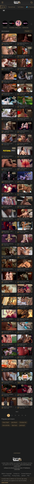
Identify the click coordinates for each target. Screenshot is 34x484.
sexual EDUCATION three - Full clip (23, 131)
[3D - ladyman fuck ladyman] (24, 315)
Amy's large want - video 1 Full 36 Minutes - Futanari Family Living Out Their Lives (23, 93)
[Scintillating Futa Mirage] (9, 102)
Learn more (5, 482)
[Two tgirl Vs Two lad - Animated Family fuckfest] (9, 403)
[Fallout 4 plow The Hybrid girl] (24, 403)
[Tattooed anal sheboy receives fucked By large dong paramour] (24, 253)
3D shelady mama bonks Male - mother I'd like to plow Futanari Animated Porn (23, 143)
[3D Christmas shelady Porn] (9, 391)
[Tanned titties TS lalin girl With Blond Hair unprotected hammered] (9, 39)
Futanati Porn (20, 181)
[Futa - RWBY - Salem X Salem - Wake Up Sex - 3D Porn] (24, 240)
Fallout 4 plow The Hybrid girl (23, 406)
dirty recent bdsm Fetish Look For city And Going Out (23, 331)
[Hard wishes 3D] (24, 353)
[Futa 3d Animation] (24, 65)
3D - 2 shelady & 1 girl (7, 306)
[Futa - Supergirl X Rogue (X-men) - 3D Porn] (9, 127)
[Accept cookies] (30, 480)
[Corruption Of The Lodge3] (24, 39)
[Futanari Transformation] (24, 290)
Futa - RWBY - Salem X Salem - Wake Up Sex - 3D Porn (23, 243)
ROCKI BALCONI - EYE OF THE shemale (8, 193)
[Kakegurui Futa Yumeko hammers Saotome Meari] (24, 391)
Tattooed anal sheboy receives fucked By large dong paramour (23, 256)
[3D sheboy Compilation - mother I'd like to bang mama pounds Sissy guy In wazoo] (9, 265)
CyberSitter (17, 469)
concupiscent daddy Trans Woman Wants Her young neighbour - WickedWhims (23, 105)
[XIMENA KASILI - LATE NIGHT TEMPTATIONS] (9, 227)
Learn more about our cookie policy (22, 465)
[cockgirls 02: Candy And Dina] (24, 227)
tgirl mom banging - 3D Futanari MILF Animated (8, 331)
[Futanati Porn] (24, 177)
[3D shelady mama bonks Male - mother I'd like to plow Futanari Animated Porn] (24, 140)
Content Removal (26, 473)
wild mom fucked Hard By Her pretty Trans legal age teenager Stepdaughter (23, 156)
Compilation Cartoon (7, 168)
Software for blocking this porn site (13, 468)
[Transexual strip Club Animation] (9, 90)
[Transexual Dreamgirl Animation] (24, 303)
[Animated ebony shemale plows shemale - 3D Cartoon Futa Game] (24, 202)
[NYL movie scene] (24, 77)
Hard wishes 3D (21, 356)
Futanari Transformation (23, 294)
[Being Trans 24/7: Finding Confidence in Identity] (9, 115)
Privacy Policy (16, 475)
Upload (23, 475)
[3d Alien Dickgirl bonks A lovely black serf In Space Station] (9, 215)
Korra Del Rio (6, 425)
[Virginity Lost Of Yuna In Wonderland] (24, 265)
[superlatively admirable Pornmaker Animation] (9, 177)
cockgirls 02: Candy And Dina (23, 231)
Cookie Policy (6, 475)
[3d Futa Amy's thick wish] (9, 240)
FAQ (28, 475)
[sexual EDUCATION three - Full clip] (24, 127)
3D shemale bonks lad (23, 281)
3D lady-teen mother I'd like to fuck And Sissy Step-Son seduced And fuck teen (8, 156)
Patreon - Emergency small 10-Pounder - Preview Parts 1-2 (8, 344)
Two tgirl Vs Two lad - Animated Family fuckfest (8, 406)
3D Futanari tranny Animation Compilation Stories (23, 118)
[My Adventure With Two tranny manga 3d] (24, 190)
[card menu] (16, 44)
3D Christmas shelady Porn (8, 394)
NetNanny (27, 468)
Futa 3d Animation (22, 68)
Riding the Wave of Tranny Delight (8, 68)
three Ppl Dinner (6, 294)
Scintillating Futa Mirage (8, 105)
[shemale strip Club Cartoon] (9, 77)
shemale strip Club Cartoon (8, 80)
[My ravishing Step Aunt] (9, 353)
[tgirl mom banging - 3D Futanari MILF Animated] (9, 328)
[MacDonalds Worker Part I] (24, 52)
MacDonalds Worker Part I (23, 55)
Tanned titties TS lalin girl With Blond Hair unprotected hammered (8, 43)
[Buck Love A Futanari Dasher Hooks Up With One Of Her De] (9, 52)
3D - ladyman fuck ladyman (23, 319)
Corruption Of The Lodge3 (23, 43)
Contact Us (16, 473)
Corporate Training (22, 344)
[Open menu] (2, 2)
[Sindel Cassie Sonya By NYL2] (9, 378)
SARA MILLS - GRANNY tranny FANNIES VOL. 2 (8, 319)
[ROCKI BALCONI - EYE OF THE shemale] (9, 190)
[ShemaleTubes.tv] (17, 2)
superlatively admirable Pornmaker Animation (8, 181)
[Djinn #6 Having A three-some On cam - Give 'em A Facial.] (9, 140)
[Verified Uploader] (24, 378)
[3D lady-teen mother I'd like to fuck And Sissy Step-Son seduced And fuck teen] (9, 152)
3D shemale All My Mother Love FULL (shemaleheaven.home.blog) (23, 218)
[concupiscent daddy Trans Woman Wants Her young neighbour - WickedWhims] (24, 102)
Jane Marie (14, 422)
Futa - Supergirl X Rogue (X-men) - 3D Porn (7, 131)
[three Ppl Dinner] (9, 290)
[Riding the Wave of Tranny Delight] (9, 65)
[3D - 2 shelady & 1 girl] (9, 303)
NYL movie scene (21, 80)
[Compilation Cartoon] (9, 165)
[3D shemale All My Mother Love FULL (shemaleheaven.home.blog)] (24, 215)
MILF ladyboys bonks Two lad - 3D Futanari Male (8, 281)
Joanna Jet (22, 425)
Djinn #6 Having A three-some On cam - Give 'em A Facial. (8, 143)
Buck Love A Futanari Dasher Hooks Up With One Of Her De (8, 55)
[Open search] (31, 2)
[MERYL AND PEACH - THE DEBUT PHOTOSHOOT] (24, 165)
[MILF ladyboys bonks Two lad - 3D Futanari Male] (9, 278)
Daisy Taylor (6, 422)
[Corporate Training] (24, 340)
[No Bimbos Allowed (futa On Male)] (24, 365)
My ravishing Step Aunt (7, 356)
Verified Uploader (21, 381)
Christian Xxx (23, 422)
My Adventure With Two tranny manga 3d (23, 193)
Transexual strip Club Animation (7, 93)
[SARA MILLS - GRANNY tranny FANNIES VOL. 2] (9, 315)
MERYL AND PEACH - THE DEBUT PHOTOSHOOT (23, 168)
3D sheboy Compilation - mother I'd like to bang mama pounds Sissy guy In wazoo (8, 269)
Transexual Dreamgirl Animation (23, 306)
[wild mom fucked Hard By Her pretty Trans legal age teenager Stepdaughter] (24, 152)
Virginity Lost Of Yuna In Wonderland (23, 269)
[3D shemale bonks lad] (24, 278)
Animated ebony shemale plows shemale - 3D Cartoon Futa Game (23, 206)
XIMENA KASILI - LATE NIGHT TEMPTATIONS (8, 231)
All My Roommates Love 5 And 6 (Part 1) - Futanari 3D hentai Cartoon (7, 369)
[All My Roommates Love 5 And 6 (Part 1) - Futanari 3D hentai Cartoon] (9, 365)
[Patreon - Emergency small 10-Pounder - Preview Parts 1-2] (9, 340)
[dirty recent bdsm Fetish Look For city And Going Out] (24, 328)
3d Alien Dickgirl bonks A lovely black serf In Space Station (8, 218)
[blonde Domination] (9, 253)
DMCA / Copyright (7, 473)
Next (17, 411)
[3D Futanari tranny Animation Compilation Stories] (24, 115)
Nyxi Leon (14, 425)
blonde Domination (6, 256)
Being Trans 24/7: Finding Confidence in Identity (8, 118)
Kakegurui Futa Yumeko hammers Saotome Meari (23, 394)
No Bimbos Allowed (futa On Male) (23, 369)
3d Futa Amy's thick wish (8, 243)
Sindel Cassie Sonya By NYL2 (7, 381)
